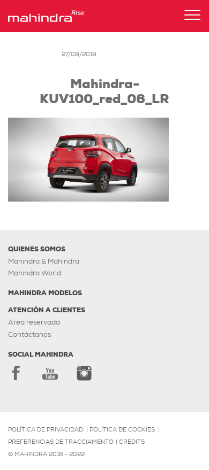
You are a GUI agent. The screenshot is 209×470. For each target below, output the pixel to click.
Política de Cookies (122, 429)
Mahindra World (34, 273)
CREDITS (132, 441)
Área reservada (34, 322)
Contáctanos (29, 334)
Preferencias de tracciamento (61, 441)
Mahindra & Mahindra (43, 261)
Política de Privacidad (45, 429)
